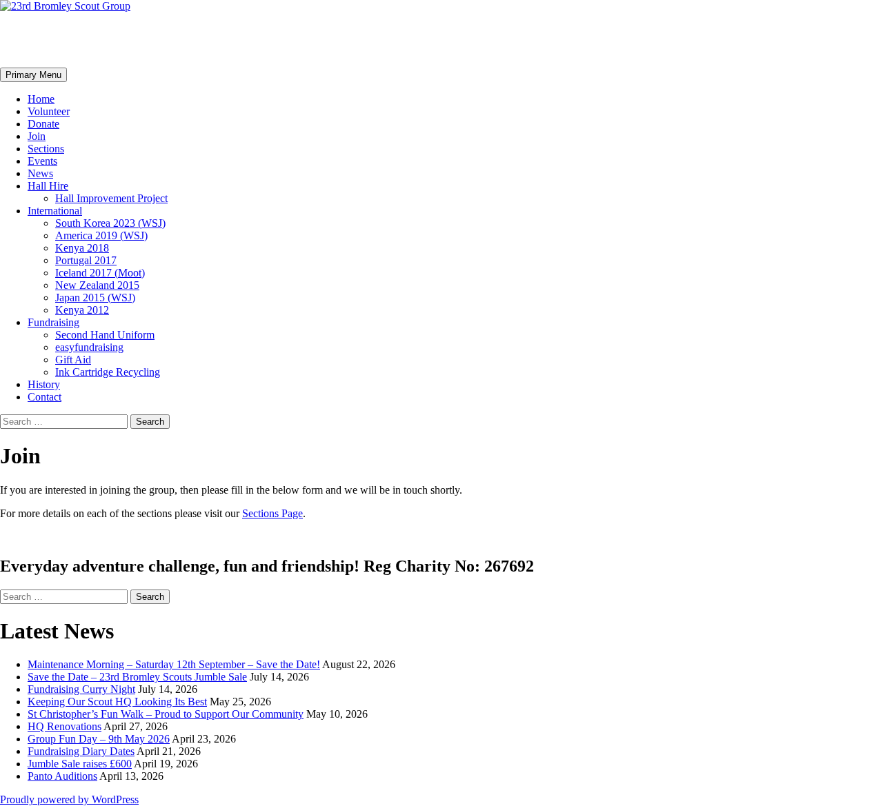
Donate (43, 124)
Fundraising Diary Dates (81, 751)
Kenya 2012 (82, 310)
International (55, 210)
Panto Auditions (62, 776)
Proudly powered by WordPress (69, 799)
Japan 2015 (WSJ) (95, 297)
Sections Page (272, 513)
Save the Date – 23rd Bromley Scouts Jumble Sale (137, 677)
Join (37, 136)
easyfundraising (89, 347)
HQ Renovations (64, 726)
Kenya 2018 (82, 248)
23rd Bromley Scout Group (128, 39)
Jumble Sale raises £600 (80, 763)
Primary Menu (33, 75)
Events (42, 161)
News (40, 173)
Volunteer (49, 111)
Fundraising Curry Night (81, 689)
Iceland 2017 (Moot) (100, 273)
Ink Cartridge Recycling (107, 372)
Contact (44, 397)
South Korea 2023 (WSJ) (110, 223)
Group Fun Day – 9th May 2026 (99, 739)
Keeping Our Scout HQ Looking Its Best (117, 701)
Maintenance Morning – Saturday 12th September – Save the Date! (174, 664)
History (44, 384)
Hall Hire (48, 186)
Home (41, 99)
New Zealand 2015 (97, 285)
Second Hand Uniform (105, 335)
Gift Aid (73, 359)
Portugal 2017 (86, 260)
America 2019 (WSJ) (101, 235)
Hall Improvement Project (111, 198)
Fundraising (53, 322)
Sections (46, 148)
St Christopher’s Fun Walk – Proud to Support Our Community (166, 714)
